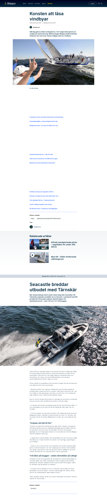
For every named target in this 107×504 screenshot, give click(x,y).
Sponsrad (33, 488)
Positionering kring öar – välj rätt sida (41, 154)
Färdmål (30, 3)
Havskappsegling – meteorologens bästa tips (44, 121)
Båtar (24, 3)
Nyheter (50, 3)
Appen (44, 3)
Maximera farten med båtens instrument (42, 163)
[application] (53, 62)
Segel (32, 218)
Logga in (92, 3)
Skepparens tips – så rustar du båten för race (44, 125)
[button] (53, 61)
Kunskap (37, 3)
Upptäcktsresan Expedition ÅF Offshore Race (48, 218)
